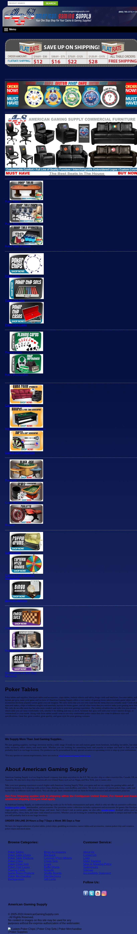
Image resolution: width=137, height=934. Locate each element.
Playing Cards (13, 352)
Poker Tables (13, 201)
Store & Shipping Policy (97, 864)
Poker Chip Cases (16, 324)
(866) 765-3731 (126, 12)
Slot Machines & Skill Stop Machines (20, 674)
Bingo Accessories (16, 600)
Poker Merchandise (16, 374)
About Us (88, 852)
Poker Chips (12, 276)
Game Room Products (18, 405)
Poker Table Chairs (16, 224)
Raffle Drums (13, 552)
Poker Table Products (17, 246)
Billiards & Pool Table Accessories (25, 429)
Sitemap (88, 870)
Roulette (10, 525)
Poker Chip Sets (14, 300)
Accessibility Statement (97, 873)
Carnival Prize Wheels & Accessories (19, 577)
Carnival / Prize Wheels (58, 858)
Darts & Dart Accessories (20, 452)
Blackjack (11, 480)
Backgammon (13, 650)
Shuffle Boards (52, 873)
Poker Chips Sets (18, 864)
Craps (47, 864)
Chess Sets (12, 628)
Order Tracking (92, 861)
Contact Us (89, 855)
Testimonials (90, 867)
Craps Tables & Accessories (21, 502)
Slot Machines (52, 876)
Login (86, 858)
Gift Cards (50, 879)
